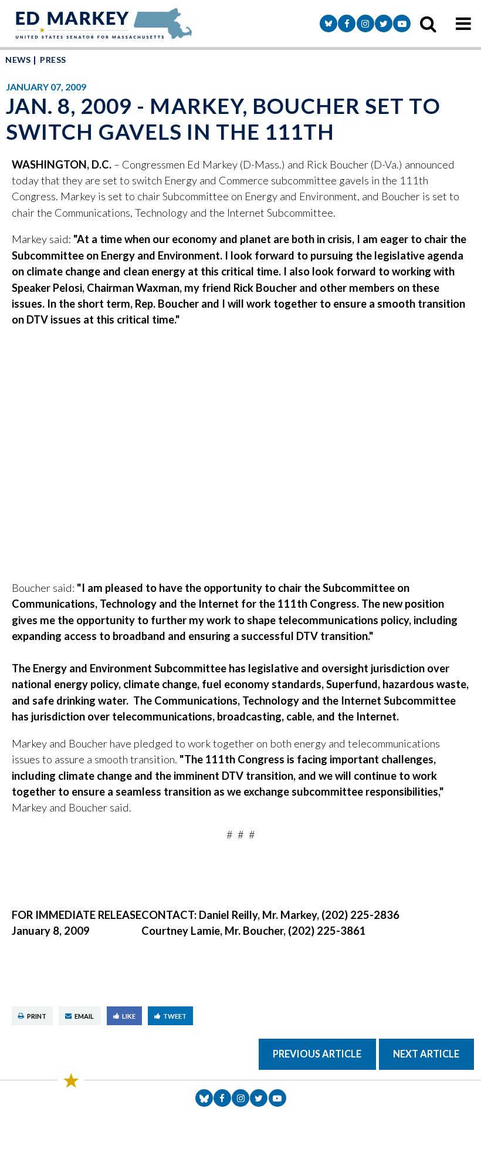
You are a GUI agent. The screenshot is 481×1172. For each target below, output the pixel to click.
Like (129, 1016)
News (18, 60)
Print (36, 1016)
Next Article (426, 1053)
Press (53, 60)
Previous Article (317, 1053)
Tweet (175, 1016)
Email (84, 1016)
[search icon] (428, 23)
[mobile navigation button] (463, 23)
